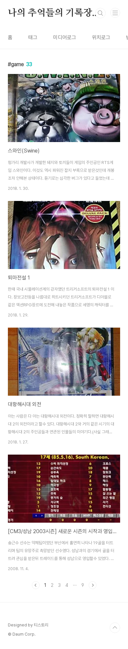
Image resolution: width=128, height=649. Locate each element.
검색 (100, 13)
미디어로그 (64, 37)
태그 (32, 37)
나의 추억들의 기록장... (53, 13)
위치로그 (101, 37)
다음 (92, 585)
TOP (115, 627)
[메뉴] (115, 13)
